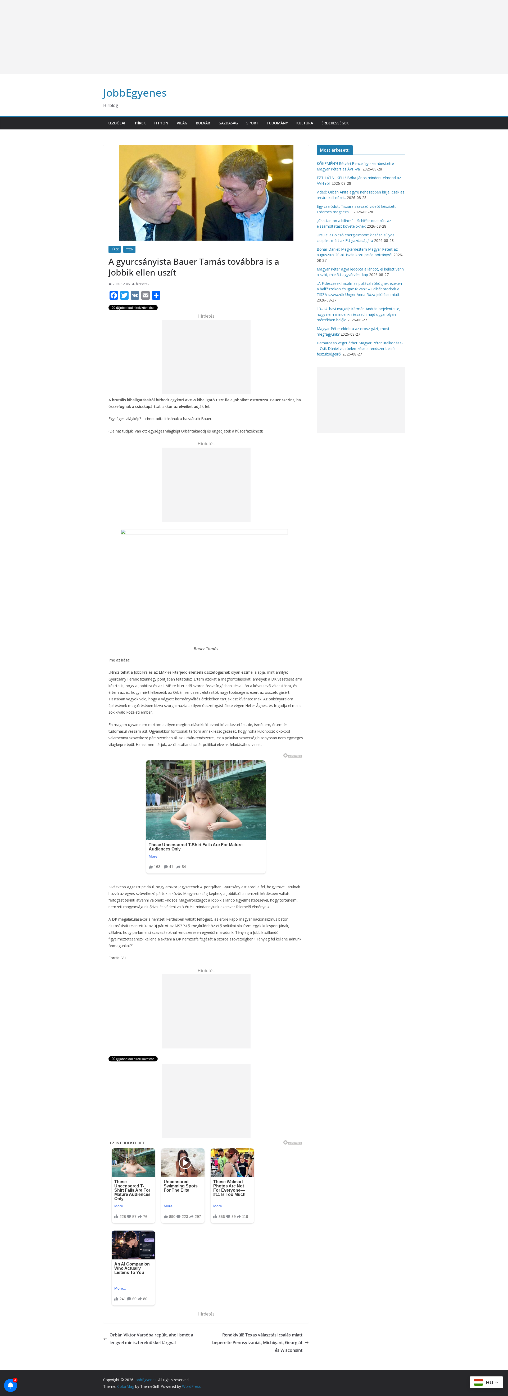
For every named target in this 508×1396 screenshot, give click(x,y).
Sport (252, 122)
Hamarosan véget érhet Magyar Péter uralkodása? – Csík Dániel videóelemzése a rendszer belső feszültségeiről (360, 348)
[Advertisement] (159, 37)
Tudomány (277, 122)
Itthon (161, 122)
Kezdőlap (116, 122)
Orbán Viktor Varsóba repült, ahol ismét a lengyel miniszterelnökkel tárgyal (151, 1338)
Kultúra (304, 122)
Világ (182, 122)
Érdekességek (335, 122)
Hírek (140, 122)
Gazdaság (228, 122)
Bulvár (203, 122)
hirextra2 (142, 284)
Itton (129, 249)
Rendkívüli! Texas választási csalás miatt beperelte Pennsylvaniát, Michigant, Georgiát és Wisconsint (257, 1342)
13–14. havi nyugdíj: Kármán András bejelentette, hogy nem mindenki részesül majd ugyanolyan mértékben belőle (358, 314)
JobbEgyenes (135, 92)
